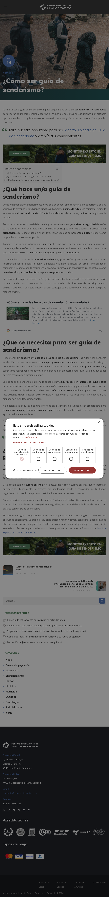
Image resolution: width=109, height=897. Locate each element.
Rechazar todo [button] (52, 470)
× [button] (99, 422)
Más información (29, 437)
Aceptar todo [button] (82, 470)
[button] (54, 442)
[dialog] (54, 449)
